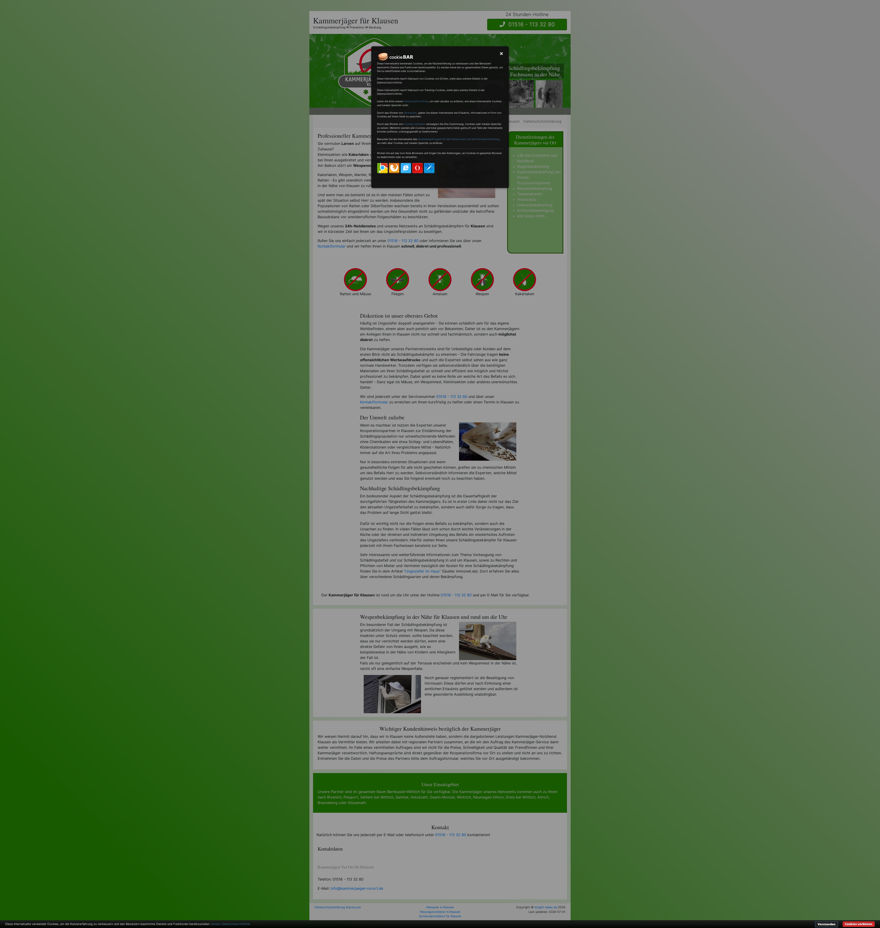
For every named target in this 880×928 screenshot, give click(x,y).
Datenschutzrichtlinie (416, 101)
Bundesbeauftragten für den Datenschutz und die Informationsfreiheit (458, 139)
